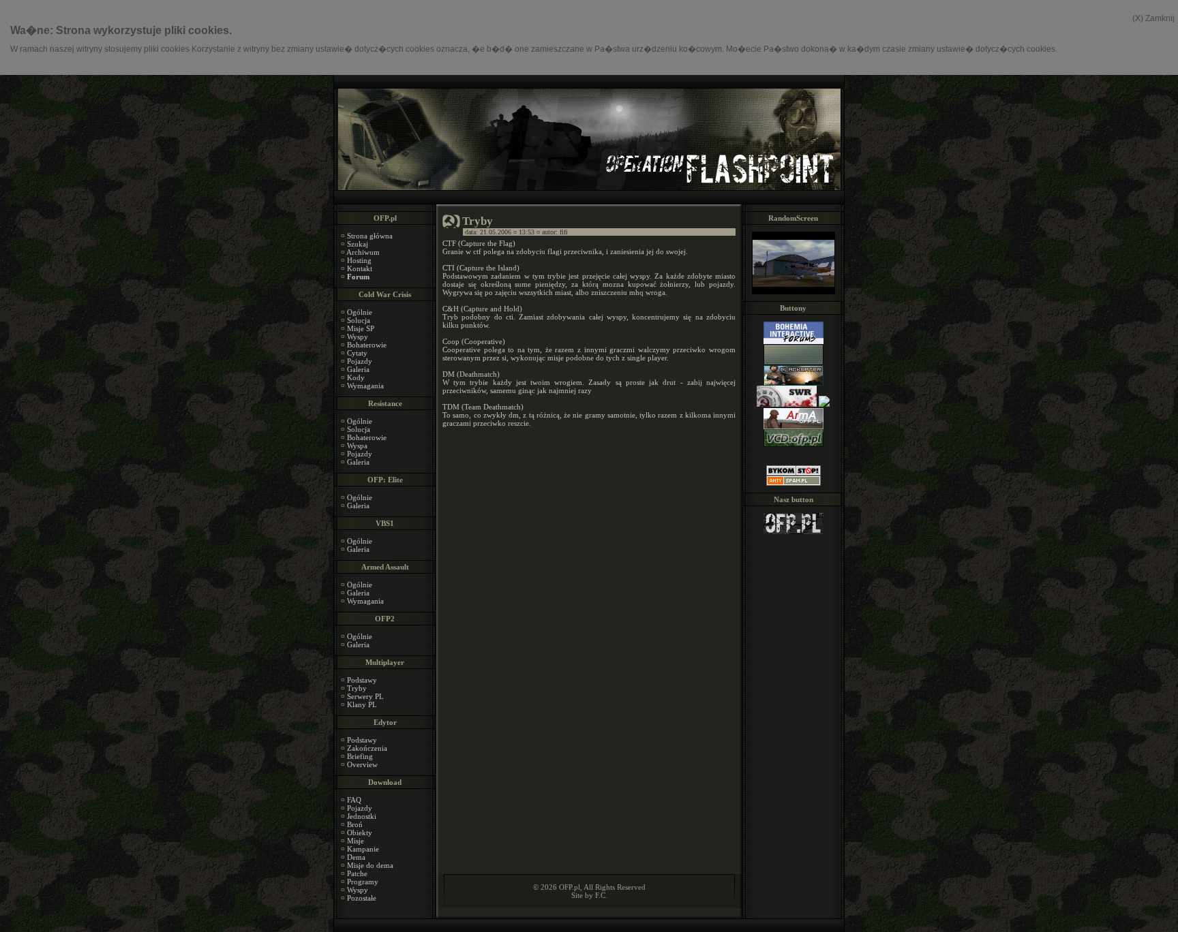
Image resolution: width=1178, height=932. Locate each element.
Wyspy (357, 336)
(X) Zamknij (1153, 18)
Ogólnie (359, 312)
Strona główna (370, 236)
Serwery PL (365, 696)
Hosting (359, 260)
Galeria (358, 369)
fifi (564, 232)
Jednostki (361, 816)
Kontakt (359, 268)
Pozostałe (361, 898)
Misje (355, 841)
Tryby (357, 688)
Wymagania (365, 386)
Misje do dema (370, 865)
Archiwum (363, 252)
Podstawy (362, 680)
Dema (356, 857)
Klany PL (362, 704)
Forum (358, 277)
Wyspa (357, 445)
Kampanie (363, 849)
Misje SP (360, 328)
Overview (362, 764)
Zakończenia (367, 748)
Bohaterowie (367, 345)
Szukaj (357, 244)
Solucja (358, 320)
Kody (356, 377)
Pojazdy (359, 361)
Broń (355, 824)
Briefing (360, 756)
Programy (362, 881)
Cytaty (357, 353)
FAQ (354, 800)
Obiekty (359, 832)
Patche (357, 873)
